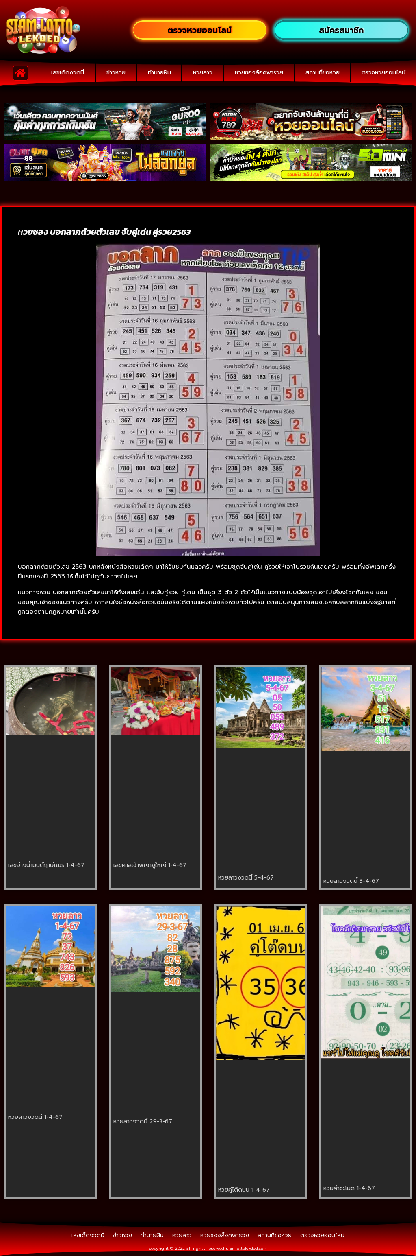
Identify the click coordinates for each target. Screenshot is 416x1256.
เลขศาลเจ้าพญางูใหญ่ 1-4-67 (149, 865)
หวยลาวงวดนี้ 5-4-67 (246, 877)
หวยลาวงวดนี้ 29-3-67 (142, 1121)
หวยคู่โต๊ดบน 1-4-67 (244, 1190)
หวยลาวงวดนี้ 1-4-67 (35, 1117)
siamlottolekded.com (246, 1248)
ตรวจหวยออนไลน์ (383, 72)
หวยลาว (202, 72)
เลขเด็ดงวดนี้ (67, 72)
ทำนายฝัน (159, 72)
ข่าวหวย (116, 72)
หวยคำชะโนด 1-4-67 (349, 1188)
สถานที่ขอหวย (323, 72)
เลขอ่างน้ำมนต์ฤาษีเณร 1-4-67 (46, 865)
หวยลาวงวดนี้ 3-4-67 (351, 881)
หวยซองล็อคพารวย (259, 72)
